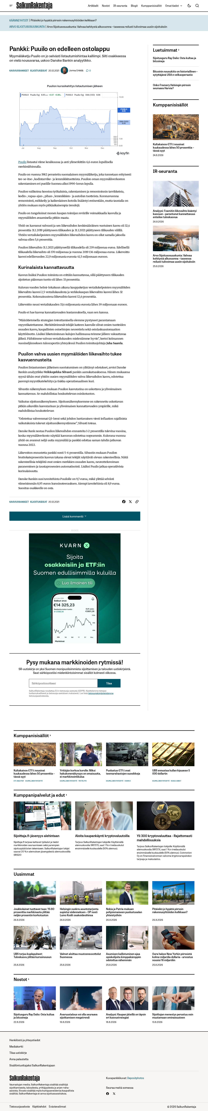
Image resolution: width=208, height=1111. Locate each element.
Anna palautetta (18, 1059)
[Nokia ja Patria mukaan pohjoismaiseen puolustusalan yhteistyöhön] (127, 893)
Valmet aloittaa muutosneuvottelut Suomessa (80, 955)
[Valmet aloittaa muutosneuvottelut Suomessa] (81, 938)
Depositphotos (135, 1078)
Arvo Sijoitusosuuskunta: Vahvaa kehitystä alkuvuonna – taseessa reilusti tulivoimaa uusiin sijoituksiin (107, 26)
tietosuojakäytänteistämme (100, 693)
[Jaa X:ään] (130, 501)
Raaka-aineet (176, 781)
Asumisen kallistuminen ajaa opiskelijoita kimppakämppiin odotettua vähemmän (123, 957)
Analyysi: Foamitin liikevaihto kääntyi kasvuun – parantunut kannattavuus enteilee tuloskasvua (175, 214)
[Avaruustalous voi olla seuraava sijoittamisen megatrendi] (81, 998)
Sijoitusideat (38, 70)
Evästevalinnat (57, 1106)
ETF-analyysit (19, 781)
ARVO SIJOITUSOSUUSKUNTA (27, 26)
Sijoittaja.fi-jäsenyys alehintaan (36, 835)
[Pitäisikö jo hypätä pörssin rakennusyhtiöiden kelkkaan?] (173, 893)
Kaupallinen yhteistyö (34, 781)
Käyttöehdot (39, 1106)
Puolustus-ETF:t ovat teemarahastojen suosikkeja (123, 772)
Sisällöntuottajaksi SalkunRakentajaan (32, 1065)
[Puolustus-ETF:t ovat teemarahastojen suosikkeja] (127, 754)
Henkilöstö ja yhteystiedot (24, 1040)
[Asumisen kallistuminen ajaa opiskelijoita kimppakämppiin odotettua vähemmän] (127, 938)
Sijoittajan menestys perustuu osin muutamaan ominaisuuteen (172, 1016)
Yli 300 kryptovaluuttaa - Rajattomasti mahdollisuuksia (164, 837)
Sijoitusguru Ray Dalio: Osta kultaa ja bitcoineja (174, 59)
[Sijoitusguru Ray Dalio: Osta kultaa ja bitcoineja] (35, 998)
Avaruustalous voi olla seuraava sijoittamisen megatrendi (79, 1016)
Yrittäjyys (82, 781)
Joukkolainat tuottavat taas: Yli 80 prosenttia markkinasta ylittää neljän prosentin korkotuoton (34, 912)
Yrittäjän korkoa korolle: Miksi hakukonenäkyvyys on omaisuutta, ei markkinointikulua (80, 773)
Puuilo (22, 162)
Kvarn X (128, 781)
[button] (11, 5)
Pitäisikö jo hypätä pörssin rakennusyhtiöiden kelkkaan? (64, 20)
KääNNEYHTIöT (18, 20)
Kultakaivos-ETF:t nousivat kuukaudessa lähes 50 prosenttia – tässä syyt (173, 147)
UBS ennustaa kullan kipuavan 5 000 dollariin (171, 772)
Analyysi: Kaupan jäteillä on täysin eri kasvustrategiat (126, 1016)
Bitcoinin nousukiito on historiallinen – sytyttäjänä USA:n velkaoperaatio (175, 73)
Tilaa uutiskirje (18, 1052)
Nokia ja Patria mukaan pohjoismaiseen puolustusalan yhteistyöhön (124, 912)
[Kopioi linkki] (137, 501)
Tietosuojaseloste (19, 1106)
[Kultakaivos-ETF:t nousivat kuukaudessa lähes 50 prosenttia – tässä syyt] (176, 127)
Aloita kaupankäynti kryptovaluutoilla (102, 835)
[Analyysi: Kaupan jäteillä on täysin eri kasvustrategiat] (127, 998)
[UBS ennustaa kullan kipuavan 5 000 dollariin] (173, 754)
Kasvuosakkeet (19, 70)
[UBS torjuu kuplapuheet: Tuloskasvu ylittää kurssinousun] (35, 938)
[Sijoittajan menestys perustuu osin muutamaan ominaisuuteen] (173, 998)
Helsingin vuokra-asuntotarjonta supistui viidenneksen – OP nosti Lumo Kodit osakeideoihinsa (79, 912)
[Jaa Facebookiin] (124, 501)
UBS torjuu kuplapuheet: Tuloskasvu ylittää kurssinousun (32, 955)
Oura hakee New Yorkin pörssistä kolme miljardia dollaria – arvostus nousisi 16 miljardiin (172, 957)
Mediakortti (16, 1046)
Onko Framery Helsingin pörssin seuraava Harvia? (172, 86)
